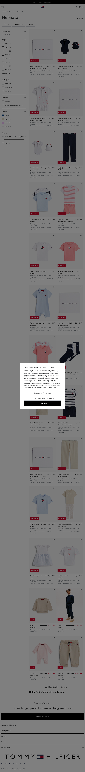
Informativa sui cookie (31, 387)
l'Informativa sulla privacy (47, 387)
